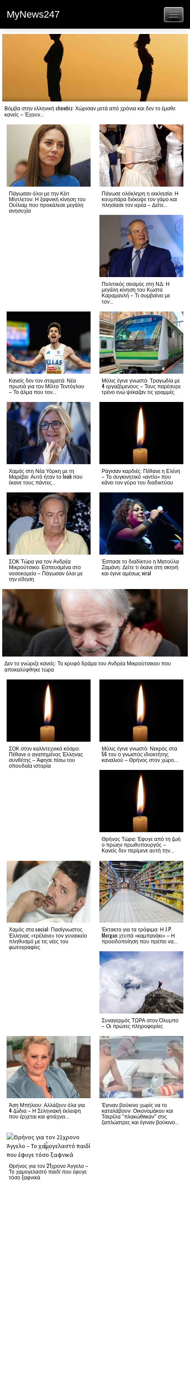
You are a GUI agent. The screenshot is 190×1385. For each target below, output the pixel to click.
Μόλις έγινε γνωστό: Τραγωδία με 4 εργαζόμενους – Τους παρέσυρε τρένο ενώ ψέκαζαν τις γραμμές (141, 385)
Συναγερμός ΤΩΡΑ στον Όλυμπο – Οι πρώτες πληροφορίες (140, 1022)
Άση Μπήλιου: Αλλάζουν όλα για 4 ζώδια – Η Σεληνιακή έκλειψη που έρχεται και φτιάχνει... (47, 1110)
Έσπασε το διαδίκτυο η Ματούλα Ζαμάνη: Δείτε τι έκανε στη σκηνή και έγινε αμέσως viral (140, 566)
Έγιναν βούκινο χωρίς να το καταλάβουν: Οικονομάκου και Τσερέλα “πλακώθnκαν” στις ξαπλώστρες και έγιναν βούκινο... (140, 1113)
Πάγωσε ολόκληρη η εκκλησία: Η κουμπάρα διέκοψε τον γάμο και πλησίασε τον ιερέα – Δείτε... (140, 198)
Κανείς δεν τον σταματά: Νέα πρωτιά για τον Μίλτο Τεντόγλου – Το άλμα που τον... (46, 385)
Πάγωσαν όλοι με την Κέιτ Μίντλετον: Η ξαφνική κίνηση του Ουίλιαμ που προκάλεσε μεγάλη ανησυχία (47, 201)
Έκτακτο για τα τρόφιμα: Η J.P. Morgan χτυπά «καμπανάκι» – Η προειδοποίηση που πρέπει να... (140, 934)
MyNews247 (33, 14)
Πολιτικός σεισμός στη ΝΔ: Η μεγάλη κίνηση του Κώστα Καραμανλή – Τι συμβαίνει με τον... (136, 292)
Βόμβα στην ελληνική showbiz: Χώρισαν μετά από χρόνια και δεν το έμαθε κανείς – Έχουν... (89, 110)
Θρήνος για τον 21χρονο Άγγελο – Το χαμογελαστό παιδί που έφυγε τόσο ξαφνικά (48, 1171)
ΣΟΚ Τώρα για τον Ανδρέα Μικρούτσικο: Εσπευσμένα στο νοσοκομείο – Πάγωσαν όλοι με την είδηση (46, 569)
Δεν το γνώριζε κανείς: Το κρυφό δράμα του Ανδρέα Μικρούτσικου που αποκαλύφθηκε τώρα (87, 665)
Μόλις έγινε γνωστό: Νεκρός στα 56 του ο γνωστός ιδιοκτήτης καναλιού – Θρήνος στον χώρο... (140, 753)
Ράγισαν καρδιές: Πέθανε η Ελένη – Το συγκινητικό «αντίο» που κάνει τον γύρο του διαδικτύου (141, 476)
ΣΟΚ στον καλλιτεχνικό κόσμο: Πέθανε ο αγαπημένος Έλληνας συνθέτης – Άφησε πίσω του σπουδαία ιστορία (46, 756)
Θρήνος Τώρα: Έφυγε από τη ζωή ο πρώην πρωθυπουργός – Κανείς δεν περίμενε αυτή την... (141, 844)
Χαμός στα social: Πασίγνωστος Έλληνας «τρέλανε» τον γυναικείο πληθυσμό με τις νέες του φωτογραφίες (48, 937)
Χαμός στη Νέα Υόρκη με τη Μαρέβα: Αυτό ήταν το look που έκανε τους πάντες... (46, 476)
